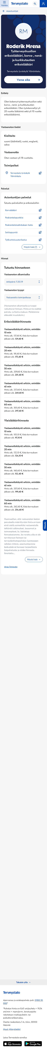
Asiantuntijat (12, 11)
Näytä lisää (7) (30, 247)
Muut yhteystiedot (11, 1029)
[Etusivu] (19, 3)
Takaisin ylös (22, 982)
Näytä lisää (32, 559)
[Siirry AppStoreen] (12, 1043)
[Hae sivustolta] (35, 3)
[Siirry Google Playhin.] (33, 1043)
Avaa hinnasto (10, 566)
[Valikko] (43, 3)
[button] (23, 174)
